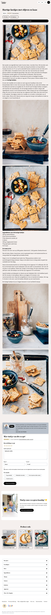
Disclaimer (4, 601)
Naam (5, 461)
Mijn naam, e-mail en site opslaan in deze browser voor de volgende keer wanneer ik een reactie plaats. (24, 469)
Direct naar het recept (25, 21)
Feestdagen (6, 564)
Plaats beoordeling (10, 483)
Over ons (32, 601)
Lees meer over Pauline (21, 431)
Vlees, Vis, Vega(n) (8, 593)
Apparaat (6, 589)
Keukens (6, 585)
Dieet (5, 568)
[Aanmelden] (42, 2)
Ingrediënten (7, 572)
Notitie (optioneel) (7, 448)
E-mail (27, 461)
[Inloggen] (39, 2)
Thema (5, 576)
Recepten (6, 560)
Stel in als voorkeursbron (27, 510)
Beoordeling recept (9, 443)
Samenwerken (39, 601)
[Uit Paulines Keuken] (3, 2)
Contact (45, 601)
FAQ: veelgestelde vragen (23, 601)
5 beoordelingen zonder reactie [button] (26, 439)
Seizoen (5, 580)
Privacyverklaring (12, 601)
